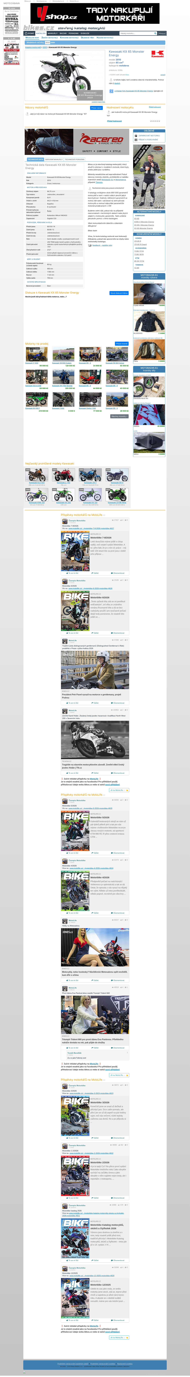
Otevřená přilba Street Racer (144, 282)
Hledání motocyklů (105, 37)
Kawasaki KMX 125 (37, 502)
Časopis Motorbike (77, 521)
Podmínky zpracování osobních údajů (73, 1364)
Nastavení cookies (124, 1364)
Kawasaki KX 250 (63, 502)
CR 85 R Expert (140, 244)
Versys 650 (33, 386)
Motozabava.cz (58, 1)
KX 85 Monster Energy (143, 228)
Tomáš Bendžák (74, 1053)
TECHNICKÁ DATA (35, 159)
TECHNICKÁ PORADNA (74, 159)
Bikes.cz (28, 1)
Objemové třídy (87, 37)
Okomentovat (118, 573)
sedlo (135, 431)
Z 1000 (31, 363)
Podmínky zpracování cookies (102, 1364)
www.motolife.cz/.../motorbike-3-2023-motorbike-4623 (91, 1093)
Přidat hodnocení (155, 107)
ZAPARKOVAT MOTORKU (149, 135)
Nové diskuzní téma (119, 293)
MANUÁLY (53, 33)
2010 (45, 47)
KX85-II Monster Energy (144, 222)
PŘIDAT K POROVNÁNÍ (148, 139)
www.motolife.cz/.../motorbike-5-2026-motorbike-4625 (90, 808)
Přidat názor (96, 108)
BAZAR (63, 33)
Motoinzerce (120, 180)
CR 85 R (137, 241)
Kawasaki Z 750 (63, 483)
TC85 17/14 (139, 251)
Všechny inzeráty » (119, 416)
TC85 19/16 (139, 254)
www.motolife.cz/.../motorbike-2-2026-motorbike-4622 (91, 1153)
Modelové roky (32, 37)
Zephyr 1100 (87, 408)
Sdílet (95, 573)
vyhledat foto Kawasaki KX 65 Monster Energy (134, 91)
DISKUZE (85, 33)
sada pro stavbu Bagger (142, 403)
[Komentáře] (125, 520)
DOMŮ (31, 33)
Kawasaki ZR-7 (90, 483)
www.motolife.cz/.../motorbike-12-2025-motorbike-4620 (92, 1276)
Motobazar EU (107, 180)
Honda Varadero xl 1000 (142, 375)
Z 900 (58, 408)
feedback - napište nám (102, 245)
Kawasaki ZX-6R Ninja (117, 502)
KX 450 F (32, 408)
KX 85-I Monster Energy (144, 225)
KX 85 (136, 218)
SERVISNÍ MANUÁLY (54, 159)
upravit (163, 75)
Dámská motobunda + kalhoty (144, 310)
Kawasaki (140, 216)
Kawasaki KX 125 (90, 502)
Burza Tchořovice (12, 11)
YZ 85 (136, 268)
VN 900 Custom (61, 363)
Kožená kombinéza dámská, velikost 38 (148, 338)
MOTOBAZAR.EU (149, 276)
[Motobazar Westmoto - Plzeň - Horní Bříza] (36, 399)
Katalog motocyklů (33, 47)
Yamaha (139, 265)
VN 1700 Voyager (62, 386)
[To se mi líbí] (121, 520)
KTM (137, 258)
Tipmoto (99, 182)
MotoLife (73, 640)
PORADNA (74, 33)
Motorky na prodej (36, 343)
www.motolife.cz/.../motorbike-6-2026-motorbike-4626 (90, 588)
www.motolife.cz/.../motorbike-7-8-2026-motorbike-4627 (91, 528)
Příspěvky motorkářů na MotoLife (83, 514)
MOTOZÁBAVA (12, 3)
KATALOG (41, 33)
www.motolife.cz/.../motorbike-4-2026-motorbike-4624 (91, 868)
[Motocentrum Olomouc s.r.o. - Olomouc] (90, 399)
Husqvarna (140, 248)
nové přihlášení (112, 784)
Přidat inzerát (121, 344)
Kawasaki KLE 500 (37, 483)
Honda (138, 238)
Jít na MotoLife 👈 (119, 790)
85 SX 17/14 (139, 261)
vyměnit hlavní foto (98, 102)
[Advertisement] (77, 321)
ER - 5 (85, 363)
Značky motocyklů (49, 37)
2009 (53, 43)
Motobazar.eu (42, 1)
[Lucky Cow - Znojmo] (36, 354)
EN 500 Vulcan (115, 363)
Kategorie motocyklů (69, 37)
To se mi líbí (73, 573)
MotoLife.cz (74, 1)
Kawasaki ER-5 (117, 483)
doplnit (117, 83)
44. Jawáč (12, 41)
